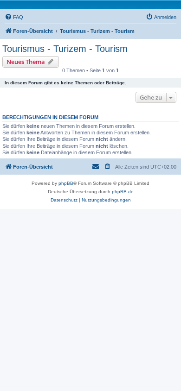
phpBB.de (123, 191)
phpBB (65, 183)
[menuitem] (14, 17)
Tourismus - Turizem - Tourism (65, 49)
